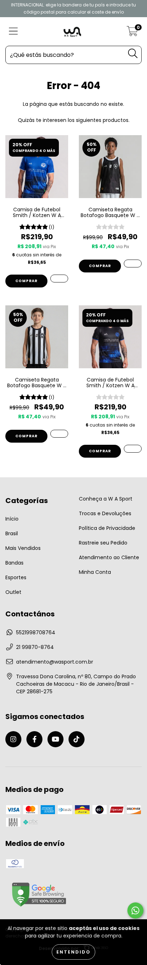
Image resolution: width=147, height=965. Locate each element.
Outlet (13, 592)
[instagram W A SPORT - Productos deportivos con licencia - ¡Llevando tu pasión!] (13, 739)
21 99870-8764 (35, 647)
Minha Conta (95, 572)
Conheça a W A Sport (105, 498)
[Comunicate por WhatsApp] (135, 910)
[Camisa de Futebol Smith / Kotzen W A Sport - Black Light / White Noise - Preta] (133, 449)
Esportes (15, 577)
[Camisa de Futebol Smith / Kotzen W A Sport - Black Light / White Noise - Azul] (59, 278)
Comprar (26, 281)
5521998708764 (35, 632)
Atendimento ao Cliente (109, 557)
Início (12, 518)
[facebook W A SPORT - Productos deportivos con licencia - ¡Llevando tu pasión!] (34, 739)
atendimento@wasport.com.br (54, 661)
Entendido (73, 952)
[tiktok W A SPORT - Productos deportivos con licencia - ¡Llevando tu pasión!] (77, 739)
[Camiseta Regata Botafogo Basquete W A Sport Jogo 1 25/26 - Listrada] (59, 434)
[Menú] (13, 32)
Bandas (14, 562)
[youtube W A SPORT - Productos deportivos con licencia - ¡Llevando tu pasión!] (55, 739)
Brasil (11, 533)
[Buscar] (133, 53)
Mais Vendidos (23, 548)
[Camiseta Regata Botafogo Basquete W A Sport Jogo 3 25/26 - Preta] (133, 263)
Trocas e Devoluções (105, 513)
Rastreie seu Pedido (103, 542)
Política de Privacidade (107, 528)
